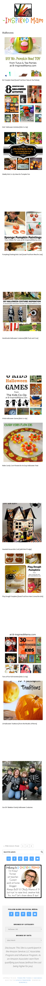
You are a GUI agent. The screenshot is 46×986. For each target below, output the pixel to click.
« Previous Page (12, 846)
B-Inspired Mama (23, 12)
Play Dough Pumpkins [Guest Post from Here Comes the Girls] (22, 596)
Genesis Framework (23, 980)
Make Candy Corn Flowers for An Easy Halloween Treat (20, 466)
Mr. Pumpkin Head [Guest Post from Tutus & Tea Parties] (20, 80)
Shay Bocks (37, 978)
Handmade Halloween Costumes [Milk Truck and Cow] (20, 338)
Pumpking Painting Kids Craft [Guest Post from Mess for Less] (22, 254)
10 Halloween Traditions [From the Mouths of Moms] (19, 724)
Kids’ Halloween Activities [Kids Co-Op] (15, 127)
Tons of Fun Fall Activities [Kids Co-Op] (15, 677)
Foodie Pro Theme (24, 978)
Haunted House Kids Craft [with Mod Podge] (17, 549)
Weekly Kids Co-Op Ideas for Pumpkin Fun (16, 174)
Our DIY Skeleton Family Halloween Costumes (17, 807)
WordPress (23, 982)
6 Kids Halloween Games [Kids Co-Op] (14, 418)
